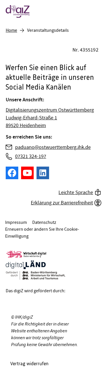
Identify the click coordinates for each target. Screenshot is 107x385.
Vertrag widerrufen (29, 363)
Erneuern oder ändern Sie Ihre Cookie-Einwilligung (42, 232)
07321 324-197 (30, 156)
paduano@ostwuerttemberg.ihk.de (53, 147)
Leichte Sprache (75, 192)
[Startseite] (43, 11)
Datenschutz (44, 222)
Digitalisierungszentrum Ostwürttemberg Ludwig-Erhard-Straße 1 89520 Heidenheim (50, 118)
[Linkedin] (43, 173)
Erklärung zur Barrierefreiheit (62, 203)
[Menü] (96, 11)
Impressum (16, 222)
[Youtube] (27, 173)
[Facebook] (12, 173)
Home (11, 30)
